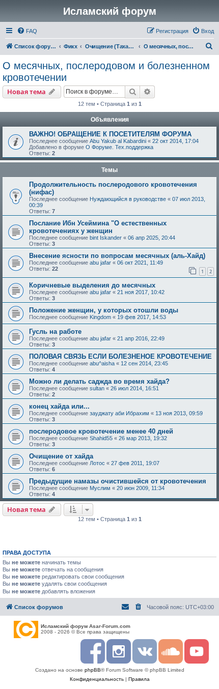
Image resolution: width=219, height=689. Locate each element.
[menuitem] (27, 31)
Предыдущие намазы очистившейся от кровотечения (117, 481)
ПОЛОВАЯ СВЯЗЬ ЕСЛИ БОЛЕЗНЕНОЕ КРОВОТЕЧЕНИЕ (120, 356)
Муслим (100, 488)
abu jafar (100, 263)
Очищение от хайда (61, 456)
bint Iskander (106, 238)
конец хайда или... (59, 406)
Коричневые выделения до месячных (92, 285)
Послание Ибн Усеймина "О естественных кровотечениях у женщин (98, 227)
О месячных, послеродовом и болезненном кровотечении (106, 71)
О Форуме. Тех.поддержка (119, 147)
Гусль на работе (55, 331)
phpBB (93, 670)
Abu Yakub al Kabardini (118, 141)
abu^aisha (102, 363)
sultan (97, 388)
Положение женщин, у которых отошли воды (103, 310)
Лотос (97, 463)
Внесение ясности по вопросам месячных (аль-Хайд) (117, 256)
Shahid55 (101, 438)
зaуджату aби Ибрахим (119, 413)
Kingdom (100, 317)
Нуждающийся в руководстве (128, 199)
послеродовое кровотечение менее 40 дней (101, 431)
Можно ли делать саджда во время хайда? (99, 381)
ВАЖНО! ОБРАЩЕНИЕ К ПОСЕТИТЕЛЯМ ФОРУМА (110, 134)
